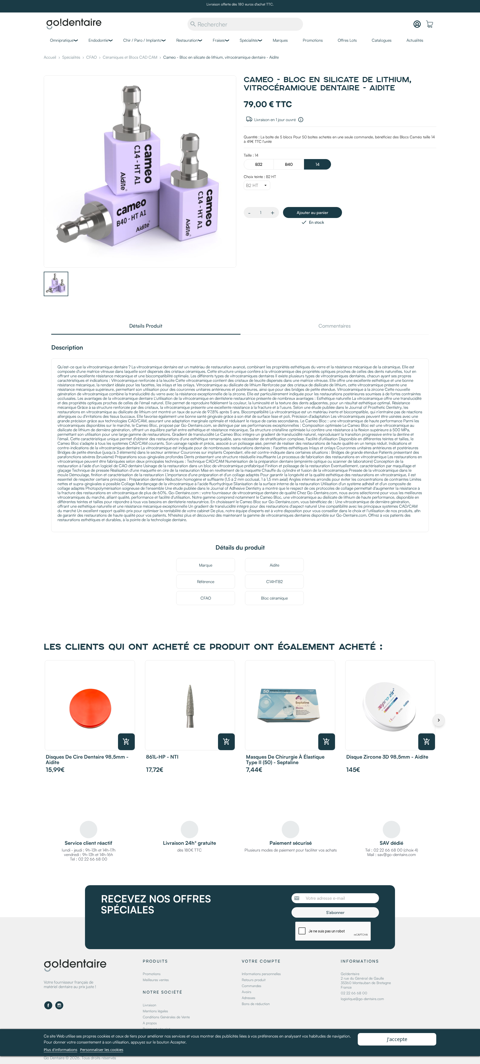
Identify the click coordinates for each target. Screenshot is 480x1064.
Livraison (149, 1005)
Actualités (414, 40)
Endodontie (98, 40)
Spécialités (249, 40)
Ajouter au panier (312, 212)
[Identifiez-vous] (417, 24)
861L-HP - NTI (162, 757)
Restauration (187, 40)
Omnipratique (62, 40)
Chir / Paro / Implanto (142, 40)
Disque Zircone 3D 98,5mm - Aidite (387, 757)
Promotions (313, 40)
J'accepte (397, 1039)
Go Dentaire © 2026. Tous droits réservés (80, 1057)
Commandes (251, 986)
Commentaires (334, 326)
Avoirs (246, 992)
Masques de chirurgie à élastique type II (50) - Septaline (285, 759)
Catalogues (382, 40)
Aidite (274, 565)
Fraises (219, 40)
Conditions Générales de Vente (166, 1017)
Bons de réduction (256, 1004)
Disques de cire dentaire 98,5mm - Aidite (87, 759)
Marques (280, 40)
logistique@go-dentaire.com (362, 999)
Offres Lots (347, 40)
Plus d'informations (60, 1049)
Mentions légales (155, 1011)
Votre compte (261, 961)
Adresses (248, 998)
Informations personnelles (261, 974)
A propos (150, 1023)
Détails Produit (145, 326)
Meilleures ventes (156, 980)
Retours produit (254, 980)
